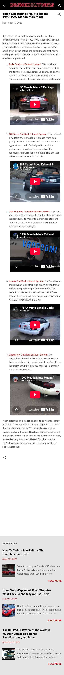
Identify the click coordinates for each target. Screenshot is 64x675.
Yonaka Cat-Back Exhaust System (26, 281)
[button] (60, 14)
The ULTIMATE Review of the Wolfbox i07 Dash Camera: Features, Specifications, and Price (26, 633)
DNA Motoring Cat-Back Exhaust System (29, 211)
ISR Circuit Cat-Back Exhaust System (27, 134)
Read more (55, 580)
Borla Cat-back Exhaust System (25, 64)
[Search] (60, 6)
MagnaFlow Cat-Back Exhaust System (28, 354)
